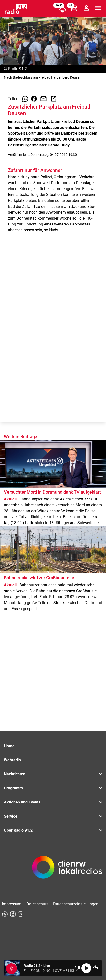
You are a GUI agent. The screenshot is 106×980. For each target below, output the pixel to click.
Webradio (12, 760)
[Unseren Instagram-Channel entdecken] (21, 914)
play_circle (86, 968)
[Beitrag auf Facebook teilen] (34, 99)
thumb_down (77, 968)
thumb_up (95, 968)
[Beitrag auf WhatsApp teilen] (25, 99)
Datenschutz (37, 904)
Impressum (11, 904)
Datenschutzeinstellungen (75, 904)
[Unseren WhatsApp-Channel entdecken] (5, 914)
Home (9, 746)
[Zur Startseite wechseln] (16, 9)
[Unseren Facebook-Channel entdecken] (13, 914)
